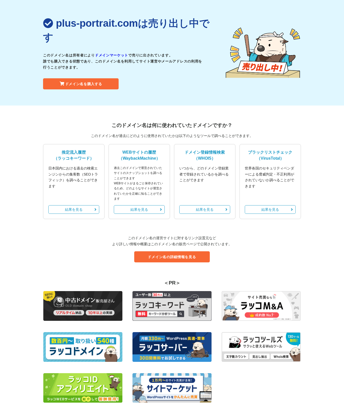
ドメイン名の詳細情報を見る (172, 257)
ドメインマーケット (111, 55)
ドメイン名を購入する (83, 84)
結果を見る (74, 209)
